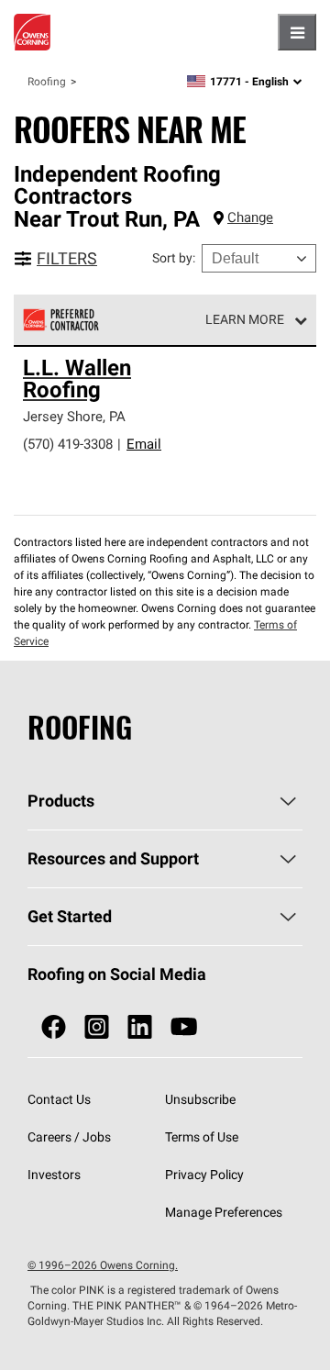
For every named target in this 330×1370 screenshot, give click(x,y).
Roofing (47, 81)
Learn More (244, 319)
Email (143, 443)
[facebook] (53, 1027)
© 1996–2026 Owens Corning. (103, 1265)
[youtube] (183, 1027)
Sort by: (173, 258)
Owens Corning (32, 32)
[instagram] (96, 1027)
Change (250, 217)
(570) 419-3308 (68, 443)
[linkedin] (139, 1027)
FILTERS (67, 258)
